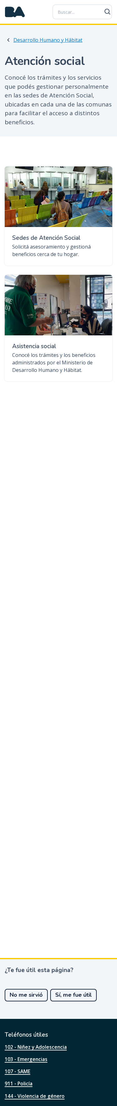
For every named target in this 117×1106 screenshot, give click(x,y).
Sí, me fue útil (73, 995)
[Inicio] (15, 12)
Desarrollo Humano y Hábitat (47, 40)
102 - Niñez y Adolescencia (36, 1047)
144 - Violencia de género (35, 1096)
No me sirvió (26, 995)
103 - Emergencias (26, 1059)
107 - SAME (17, 1071)
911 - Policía (18, 1083)
